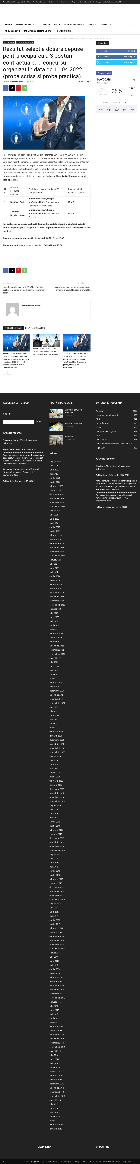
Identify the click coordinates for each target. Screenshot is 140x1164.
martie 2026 (54, 482)
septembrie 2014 (57, 1047)
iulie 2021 (53, 711)
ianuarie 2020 (55, 785)
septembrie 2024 (57, 555)
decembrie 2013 (56, 1083)
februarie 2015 (56, 1026)
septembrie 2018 (57, 850)
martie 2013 (54, 1120)
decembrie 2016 (56, 936)
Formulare (69, 436)
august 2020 (55, 756)
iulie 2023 (53, 613)
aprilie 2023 (54, 625)
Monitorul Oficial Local (37, 31)
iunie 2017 (54, 911)
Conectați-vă (129, 57)
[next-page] (9, 373)
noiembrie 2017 (56, 891)
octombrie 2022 (56, 650)
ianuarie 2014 (55, 1079)
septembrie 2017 (57, 899)
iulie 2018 (53, 858)
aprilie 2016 (54, 969)
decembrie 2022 (56, 641)
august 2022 (55, 658)
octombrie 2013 (56, 1092)
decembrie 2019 (56, 789)
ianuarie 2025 (55, 539)
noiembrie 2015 (56, 989)
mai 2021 (53, 719)
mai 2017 (53, 916)
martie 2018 (54, 875)
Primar (8, 24)
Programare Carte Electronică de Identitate (111, 2)
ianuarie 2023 (55, 637)
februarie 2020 (56, 781)
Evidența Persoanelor (73, 423)
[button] (133, 24)
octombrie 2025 (56, 502)
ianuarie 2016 (55, 981)
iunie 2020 (54, 764)
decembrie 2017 (56, 887)
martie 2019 (54, 826)
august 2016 (55, 952)
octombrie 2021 (56, 699)
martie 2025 (54, 531)
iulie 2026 (53, 465)
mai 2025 (53, 523)
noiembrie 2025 (56, 498)
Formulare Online (63, 2)
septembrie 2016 (57, 948)
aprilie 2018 (54, 871)
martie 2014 (54, 1071)
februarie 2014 (56, 1075)
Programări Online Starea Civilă (83, 2)
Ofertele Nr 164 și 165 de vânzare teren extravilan (20, 441)
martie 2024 (54, 580)
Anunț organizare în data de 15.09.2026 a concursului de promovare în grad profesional (45, 351)
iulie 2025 (53, 514)
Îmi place (131, 51)
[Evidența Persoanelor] (56, 426)
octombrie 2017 (56, 895)
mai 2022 (53, 670)
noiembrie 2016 (56, 940)
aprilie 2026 (54, 478)
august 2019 (55, 805)
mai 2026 (53, 474)
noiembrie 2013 (56, 1088)
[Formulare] (56, 440)
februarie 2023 (56, 633)
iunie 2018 (54, 862)
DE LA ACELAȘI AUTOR (35, 328)
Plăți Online (64, 31)
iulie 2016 (53, 957)
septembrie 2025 (57, 506)
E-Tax (29, 2)
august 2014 (55, 1051)
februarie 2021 (56, 731)
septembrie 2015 (57, 997)
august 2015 (55, 1002)
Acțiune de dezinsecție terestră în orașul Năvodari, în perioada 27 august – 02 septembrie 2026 (21, 472)
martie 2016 (54, 973)
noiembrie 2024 (56, 547)
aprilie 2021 (54, 723)
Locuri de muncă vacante (34, 38)
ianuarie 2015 (55, 1030)
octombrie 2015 (56, 993)
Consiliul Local (49, 24)
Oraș (91, 24)
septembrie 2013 (57, 1096)
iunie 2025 (54, 519)
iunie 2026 (54, 469)
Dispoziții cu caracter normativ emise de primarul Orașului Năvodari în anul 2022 (72, 288)
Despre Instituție (25, 24)
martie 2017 (54, 924)
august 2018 (55, 854)
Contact (104, 24)
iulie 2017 (53, 907)
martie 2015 (54, 1022)
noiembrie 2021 (56, 695)
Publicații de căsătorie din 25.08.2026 (19, 481)
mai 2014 (53, 1063)
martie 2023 (54, 629)
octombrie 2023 (56, 600)
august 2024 (55, 559)
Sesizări (51, 2)
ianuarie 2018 (55, 883)
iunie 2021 (54, 715)
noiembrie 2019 (56, 793)
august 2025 (55, 510)
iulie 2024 (53, 564)
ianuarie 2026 (55, 490)
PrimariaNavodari (16, 82)
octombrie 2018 (56, 846)
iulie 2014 (53, 1055)
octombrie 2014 (56, 1042)
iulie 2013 (53, 1104)
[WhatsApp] (24, 88)
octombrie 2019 (56, 797)
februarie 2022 (56, 682)
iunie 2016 (54, 961)
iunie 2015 (54, 1010)
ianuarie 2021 (55, 735)
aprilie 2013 (54, 1116)
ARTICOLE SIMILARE (13, 328)
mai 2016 (53, 965)
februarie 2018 (56, 879)
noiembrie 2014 (56, 1038)
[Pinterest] (18, 88)
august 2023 (55, 609)
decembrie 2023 (56, 592)
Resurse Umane (16, 38)
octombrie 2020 (56, 748)
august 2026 (55, 461)
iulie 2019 (53, 809)
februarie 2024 (56, 584)
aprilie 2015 (54, 1018)
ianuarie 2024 (55, 588)
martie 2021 (54, 727)
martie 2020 (54, 776)
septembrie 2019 (57, 801)
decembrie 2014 (56, 1034)
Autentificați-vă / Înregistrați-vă (14, 2)
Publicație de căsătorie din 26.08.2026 (19, 449)
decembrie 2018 (56, 838)
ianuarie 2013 (55, 1128)
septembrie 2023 (57, 604)
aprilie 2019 (54, 821)
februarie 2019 (56, 830)
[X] (12, 88)
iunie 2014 (54, 1059)
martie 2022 (54, 678)
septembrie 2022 (57, 654)
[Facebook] (5, 88)
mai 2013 (53, 1112)
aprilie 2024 (54, 576)
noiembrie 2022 (56, 645)
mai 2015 (53, 1014)
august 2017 (55, 903)
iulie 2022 (53, 662)
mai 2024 (53, 572)
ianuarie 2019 (55, 834)
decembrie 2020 (56, 740)
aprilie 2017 (54, 920)
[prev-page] (4, 373)
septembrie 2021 (57, 703)
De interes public (73, 24)
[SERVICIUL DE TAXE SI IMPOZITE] (56, 413)
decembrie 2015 (56, 985)
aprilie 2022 (54, 674)
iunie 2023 (54, 617)
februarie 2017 (56, 928)
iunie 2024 (54, 568)
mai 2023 (53, 621)
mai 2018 (53, 866)
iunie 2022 (54, 666)
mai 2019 (53, 817)
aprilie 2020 (54, 772)
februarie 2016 (56, 977)
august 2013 (55, 1100)
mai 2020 (53, 768)
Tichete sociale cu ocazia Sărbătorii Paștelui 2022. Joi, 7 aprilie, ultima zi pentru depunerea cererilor (23, 290)
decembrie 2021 (56, 690)
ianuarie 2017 (55, 932)
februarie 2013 (56, 1124)
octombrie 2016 (56, 944)
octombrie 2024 (56, 551)
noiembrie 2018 (56, 842)
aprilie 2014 (54, 1067)
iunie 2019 (54, 813)
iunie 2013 (54, 1108)
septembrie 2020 (57, 752)
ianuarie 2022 (55, 686)
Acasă (5, 38)
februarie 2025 (56, 535)
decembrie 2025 (56, 494)
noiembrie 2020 (56, 744)
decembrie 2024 (56, 543)
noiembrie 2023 (56, 596)
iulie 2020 (53, 760)
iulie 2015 (53, 1006)
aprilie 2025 (54, 527)
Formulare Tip (12, 31)
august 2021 (55, 707)
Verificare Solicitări (39, 2)
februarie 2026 (56, 486)
